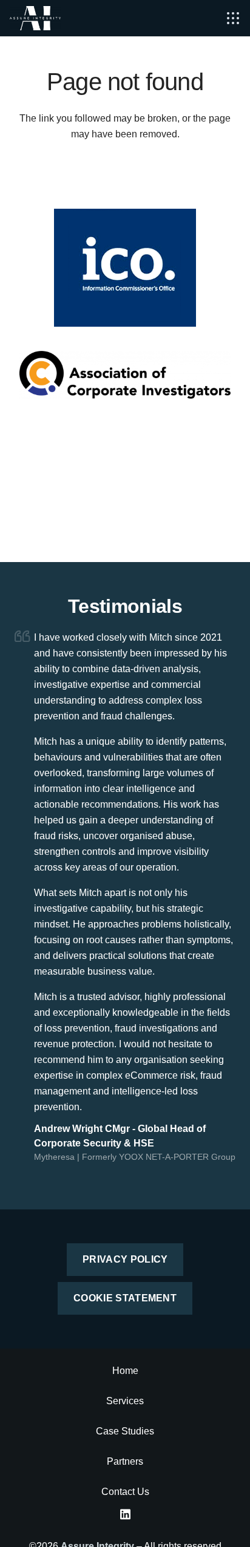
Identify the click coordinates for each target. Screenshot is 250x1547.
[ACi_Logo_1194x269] (125, 375)
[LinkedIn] (125, 1514)
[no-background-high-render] (35, 18)
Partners (125, 1461)
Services (125, 1401)
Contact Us (125, 1491)
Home (125, 1370)
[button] (233, 18)
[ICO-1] (125, 268)
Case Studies (125, 1431)
